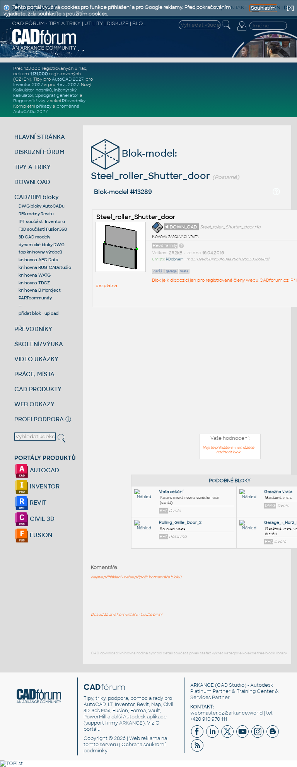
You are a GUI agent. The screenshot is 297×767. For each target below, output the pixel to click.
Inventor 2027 (28, 84)
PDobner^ (175, 259)
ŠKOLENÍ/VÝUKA (38, 344)
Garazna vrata (278, 491)
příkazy (43, 106)
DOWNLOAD (32, 182)
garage (171, 271)
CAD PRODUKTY (37, 389)
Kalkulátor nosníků (32, 90)
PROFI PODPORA (39, 419)
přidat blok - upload (38, 313)
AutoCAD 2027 (68, 79)
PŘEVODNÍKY (33, 329)
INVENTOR (44, 486)
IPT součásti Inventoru (42, 221)
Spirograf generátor (57, 95)
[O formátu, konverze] (181, 245)
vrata (184, 271)
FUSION (40, 535)
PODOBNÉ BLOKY (230, 481)
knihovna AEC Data (38, 259)
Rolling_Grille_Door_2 (180, 522)
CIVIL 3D (41, 518)
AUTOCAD (43, 470)
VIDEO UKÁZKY (36, 359)
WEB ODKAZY (34, 404)
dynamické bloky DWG (41, 244)
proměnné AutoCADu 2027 (46, 108)
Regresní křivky (29, 100)
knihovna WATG (35, 275)
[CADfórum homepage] (44, 49)
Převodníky (73, 100)
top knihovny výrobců (40, 252)
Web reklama (144, 738)
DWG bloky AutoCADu (42, 206)
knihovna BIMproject (39, 290)
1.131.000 (39, 73)
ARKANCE (202, 685)
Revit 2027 (67, 84)
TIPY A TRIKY (32, 167)
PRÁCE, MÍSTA (34, 374)
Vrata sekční (171, 491)
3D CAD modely (34, 237)
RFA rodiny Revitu (36, 213)
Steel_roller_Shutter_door (136, 217)
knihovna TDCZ (34, 283)
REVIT (37, 502)
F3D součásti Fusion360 (43, 229)
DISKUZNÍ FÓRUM (39, 151)
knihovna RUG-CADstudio (45, 267)
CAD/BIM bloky (36, 197)
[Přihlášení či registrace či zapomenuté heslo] (241, 30)
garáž (158, 271)
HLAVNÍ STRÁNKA (39, 136)
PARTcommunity (35, 298)
